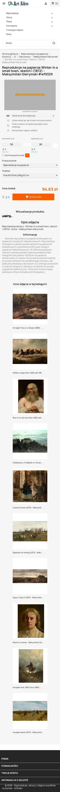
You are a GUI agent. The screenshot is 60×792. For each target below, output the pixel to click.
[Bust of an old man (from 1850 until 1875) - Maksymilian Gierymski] (31, 396)
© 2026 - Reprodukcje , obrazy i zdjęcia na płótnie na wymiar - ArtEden (29, 787)
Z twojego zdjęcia (14, 30)
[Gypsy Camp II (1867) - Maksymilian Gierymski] (31, 576)
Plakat (9, 21)
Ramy (8, 34)
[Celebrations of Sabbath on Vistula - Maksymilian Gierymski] (31, 441)
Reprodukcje (12, 13)
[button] (3, 149)
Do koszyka (33, 197)
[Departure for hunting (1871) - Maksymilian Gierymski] (31, 531)
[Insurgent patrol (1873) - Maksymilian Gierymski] (31, 711)
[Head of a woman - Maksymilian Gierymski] (31, 621)
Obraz (9, 17)
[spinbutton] (11, 144)
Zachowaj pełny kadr (14, 155)
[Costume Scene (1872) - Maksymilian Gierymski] (31, 486)
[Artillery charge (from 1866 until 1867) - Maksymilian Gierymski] (31, 351)
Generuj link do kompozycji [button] (20, 116)
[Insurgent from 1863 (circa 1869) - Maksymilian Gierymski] (31, 666)
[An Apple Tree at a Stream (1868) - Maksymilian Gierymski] (31, 306)
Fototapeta (11, 25)
